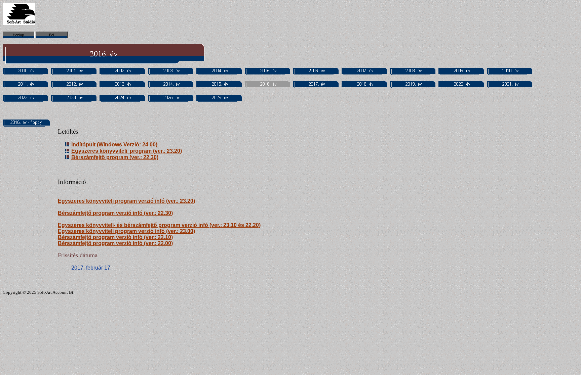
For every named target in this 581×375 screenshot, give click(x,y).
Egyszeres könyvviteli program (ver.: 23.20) (126, 151)
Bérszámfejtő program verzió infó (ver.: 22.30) (115, 213)
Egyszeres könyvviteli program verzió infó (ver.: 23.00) (126, 231)
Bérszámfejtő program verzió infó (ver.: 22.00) (115, 243)
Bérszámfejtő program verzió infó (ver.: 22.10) (115, 237)
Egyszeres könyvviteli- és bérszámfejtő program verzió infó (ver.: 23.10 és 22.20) (159, 225)
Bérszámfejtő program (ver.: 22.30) (114, 157)
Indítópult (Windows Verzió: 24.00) (114, 144)
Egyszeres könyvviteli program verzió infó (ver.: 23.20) (126, 201)
